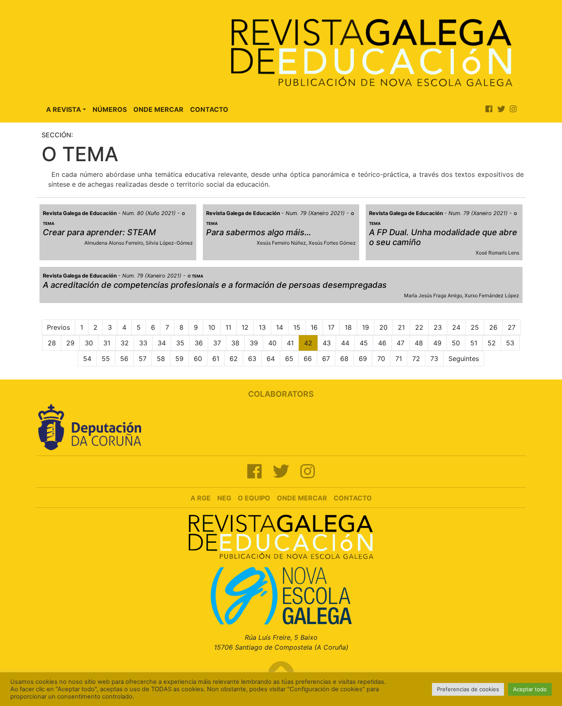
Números (110, 109)
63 (252, 358)
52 (492, 343)
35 (180, 343)
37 (217, 343)
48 (419, 343)
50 (456, 343)
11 (228, 327)
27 (512, 327)
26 (493, 327)
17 (331, 327)
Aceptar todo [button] (530, 689)
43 (327, 343)
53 (510, 343)
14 (279, 327)
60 (198, 358)
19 (365, 327)
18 (348, 327)
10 (211, 327)
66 (308, 358)
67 (326, 358)
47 (400, 343)
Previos (58, 327)
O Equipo (254, 498)
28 (52, 343)
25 (475, 327)
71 (398, 358)
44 (345, 343)
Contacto (209, 109)
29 (70, 343)
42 (308, 343)
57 (142, 358)
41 (290, 343)
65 (289, 358)
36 (199, 343)
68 (344, 358)
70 (381, 358)
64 (271, 358)
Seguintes (463, 358)
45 (364, 343)
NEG (224, 498)
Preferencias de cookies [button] (468, 689)
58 (161, 358)
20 (383, 327)
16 (314, 327)
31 (106, 343)
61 (215, 358)
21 (401, 327)
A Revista (63, 109)
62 (234, 358)
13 (262, 327)
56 (124, 358)
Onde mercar (302, 498)
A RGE (200, 498)
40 (272, 343)
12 (245, 327)
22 (419, 327)
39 (254, 343)
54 (87, 358)
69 (363, 358)
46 (382, 343)
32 (125, 343)
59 (179, 358)
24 (456, 327)
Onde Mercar (158, 109)
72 (416, 358)
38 (235, 343)
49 (437, 343)
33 (143, 343)
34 (162, 343)
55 (106, 358)
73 (434, 358)
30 (89, 343)
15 (296, 327)
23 (438, 327)
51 (473, 343)
